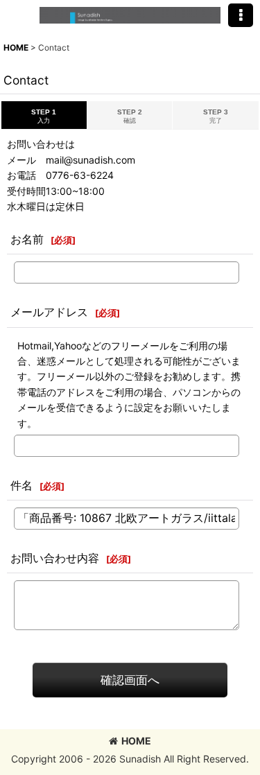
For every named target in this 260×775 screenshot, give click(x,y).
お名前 (27, 239)
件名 (21, 485)
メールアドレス (49, 312)
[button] (240, 15)
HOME (136, 741)
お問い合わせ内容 (54, 558)
